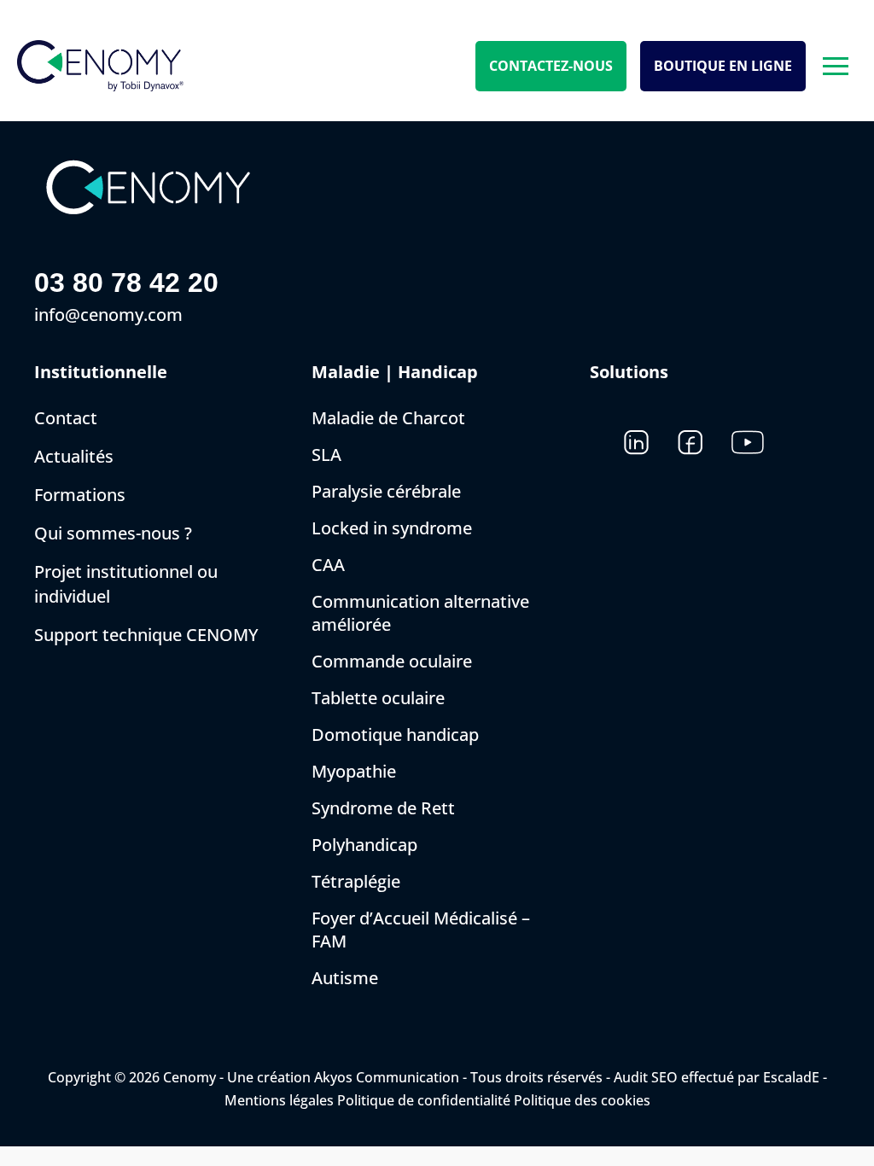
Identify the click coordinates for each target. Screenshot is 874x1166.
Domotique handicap (395, 734)
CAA (328, 564)
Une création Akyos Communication (343, 1077)
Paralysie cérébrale (386, 491)
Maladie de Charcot (388, 417)
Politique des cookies (582, 1100)
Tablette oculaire (378, 697)
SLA (326, 454)
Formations (79, 494)
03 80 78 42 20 (126, 282)
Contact (65, 417)
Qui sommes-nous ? (113, 533)
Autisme (345, 977)
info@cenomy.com (108, 314)
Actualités (74, 456)
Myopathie (354, 771)
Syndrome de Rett (383, 807)
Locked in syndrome (392, 527)
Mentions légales (279, 1100)
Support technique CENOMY (146, 634)
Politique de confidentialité (423, 1100)
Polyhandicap (364, 844)
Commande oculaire (392, 661)
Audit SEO (646, 1077)
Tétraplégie (356, 881)
